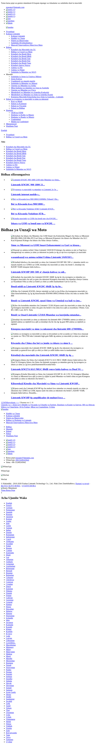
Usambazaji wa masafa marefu (23, 81)
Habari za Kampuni (18, 104)
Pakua (8, 433)
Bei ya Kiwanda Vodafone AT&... (28, 213)
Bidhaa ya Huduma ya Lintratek (18, 420)
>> (18, 402)
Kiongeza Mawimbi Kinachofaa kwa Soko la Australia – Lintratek (37, 97)
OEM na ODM (17, 113)
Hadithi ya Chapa (18, 38)
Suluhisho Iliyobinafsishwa (21, 43)
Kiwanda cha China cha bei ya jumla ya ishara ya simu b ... (42, 343)
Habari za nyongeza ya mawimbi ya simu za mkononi (27, 99)
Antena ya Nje (16, 68)
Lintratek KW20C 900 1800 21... (28, 184)
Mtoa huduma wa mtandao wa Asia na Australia (30, 88)
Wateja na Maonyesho (19, 41)
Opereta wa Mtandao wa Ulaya (23, 90)
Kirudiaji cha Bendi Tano (21, 63)
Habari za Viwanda (18, 106)
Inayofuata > (12, 402)
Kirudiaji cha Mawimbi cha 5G (23, 50)
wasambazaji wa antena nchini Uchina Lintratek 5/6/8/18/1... (42, 257)
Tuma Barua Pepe (8, 490)
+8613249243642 (22, 460)
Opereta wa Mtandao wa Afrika (23, 86)
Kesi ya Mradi (16, 101)
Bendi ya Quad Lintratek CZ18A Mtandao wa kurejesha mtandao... (46, 315)
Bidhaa (9, 47)
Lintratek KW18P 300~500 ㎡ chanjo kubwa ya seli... (38, 272)
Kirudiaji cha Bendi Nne (20, 61)
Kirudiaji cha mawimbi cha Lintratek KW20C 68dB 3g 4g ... (42, 355)
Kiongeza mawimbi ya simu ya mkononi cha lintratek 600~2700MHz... (47, 329)
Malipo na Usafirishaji (19, 122)
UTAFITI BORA (29, 486)
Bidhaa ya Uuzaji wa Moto (21, 52)
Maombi (9, 429)
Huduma (9, 110)
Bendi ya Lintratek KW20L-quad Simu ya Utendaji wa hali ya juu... (46, 300)
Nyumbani (10, 32)
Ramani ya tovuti (82, 483)
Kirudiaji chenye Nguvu (20, 65)
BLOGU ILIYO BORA (10, 486)
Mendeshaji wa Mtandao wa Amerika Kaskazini (30, 92)
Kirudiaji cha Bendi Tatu (20, 59)
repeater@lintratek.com (15, 7)
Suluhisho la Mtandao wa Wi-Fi (23, 72)
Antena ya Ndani (17, 70)
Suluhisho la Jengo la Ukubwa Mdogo (26, 77)
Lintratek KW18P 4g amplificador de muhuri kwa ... (38, 397)
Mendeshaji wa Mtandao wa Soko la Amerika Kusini (32, 95)
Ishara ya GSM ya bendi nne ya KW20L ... (33, 223)
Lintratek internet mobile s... (25, 194)
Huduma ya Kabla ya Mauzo (22, 115)
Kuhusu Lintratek (13, 34)
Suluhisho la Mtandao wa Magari (24, 83)
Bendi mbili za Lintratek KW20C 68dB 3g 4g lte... (36, 286)
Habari (8, 431)
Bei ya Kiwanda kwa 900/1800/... (28, 204)
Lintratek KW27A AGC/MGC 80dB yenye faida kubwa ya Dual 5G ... (47, 369)
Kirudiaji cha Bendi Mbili (21, 56)
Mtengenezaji (11, 124)
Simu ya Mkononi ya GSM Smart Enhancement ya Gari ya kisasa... (46, 245)
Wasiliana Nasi (12, 126)
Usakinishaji (16, 119)
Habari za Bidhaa (18, 108)
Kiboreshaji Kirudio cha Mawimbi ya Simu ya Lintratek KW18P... (45, 383)
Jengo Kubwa (16, 79)
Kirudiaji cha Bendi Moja (21, 54)
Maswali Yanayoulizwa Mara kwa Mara (26, 45)
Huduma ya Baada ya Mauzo (22, 117)
